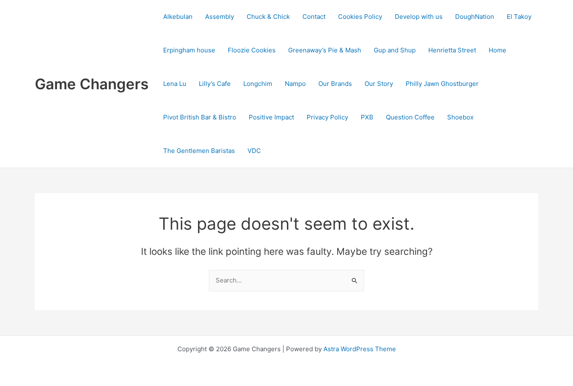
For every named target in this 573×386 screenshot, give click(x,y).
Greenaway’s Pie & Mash (324, 50)
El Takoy (519, 17)
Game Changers (91, 84)
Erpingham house (189, 50)
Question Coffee (410, 117)
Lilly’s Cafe (215, 84)
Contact (314, 17)
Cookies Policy (360, 17)
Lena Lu (174, 84)
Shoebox (460, 117)
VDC (254, 151)
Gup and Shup (395, 50)
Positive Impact (271, 117)
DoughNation (474, 17)
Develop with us (419, 17)
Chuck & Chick (268, 17)
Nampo (295, 84)
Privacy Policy (327, 117)
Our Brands (335, 84)
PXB (367, 117)
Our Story (379, 84)
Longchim (257, 84)
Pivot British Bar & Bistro (199, 117)
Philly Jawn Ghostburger (442, 84)
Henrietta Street (452, 50)
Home (497, 50)
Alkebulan (178, 17)
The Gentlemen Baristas (199, 151)
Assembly (219, 17)
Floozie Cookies (252, 50)
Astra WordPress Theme (359, 349)
